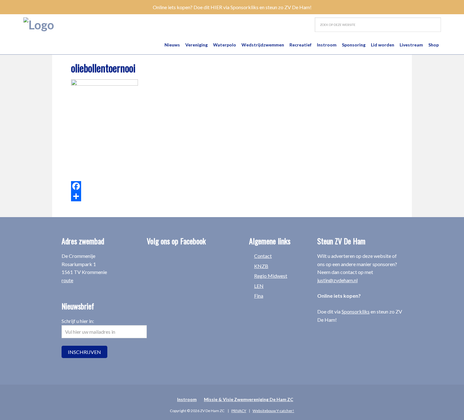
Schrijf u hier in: (78, 321)
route (67, 280)
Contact (263, 256)
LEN (259, 286)
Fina (258, 296)
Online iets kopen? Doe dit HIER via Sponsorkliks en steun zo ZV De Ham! (232, 7)
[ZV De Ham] (38, 24)
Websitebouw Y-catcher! (273, 410)
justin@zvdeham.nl (337, 280)
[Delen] (178, 196)
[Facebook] (178, 186)
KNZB (261, 266)
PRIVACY (238, 410)
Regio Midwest (270, 276)
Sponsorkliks (356, 311)
